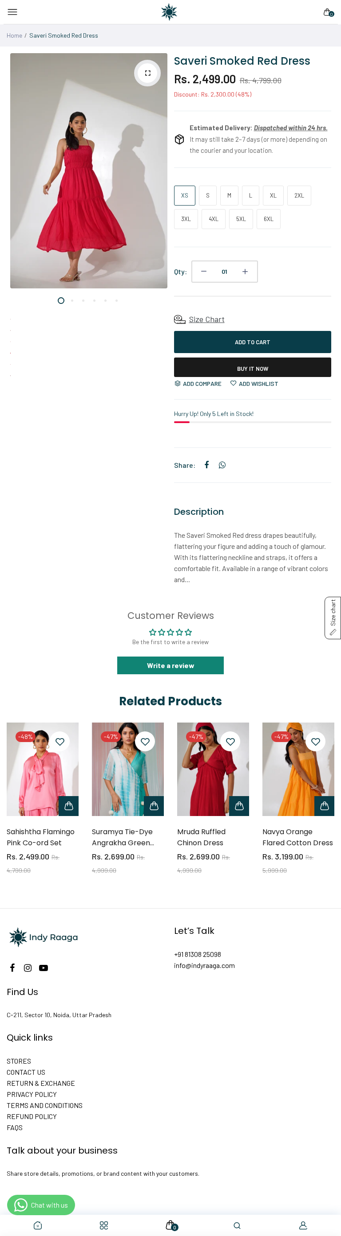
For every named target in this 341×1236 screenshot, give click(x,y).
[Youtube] (43, 967)
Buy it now (252, 368)
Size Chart (207, 319)
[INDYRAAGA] (169, 12)
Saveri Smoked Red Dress (242, 61)
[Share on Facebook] (206, 465)
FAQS (15, 1127)
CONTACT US (26, 1072)
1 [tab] (61, 308)
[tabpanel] (88, 170)
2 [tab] (72, 308)
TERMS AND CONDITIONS (45, 1105)
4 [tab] (94, 308)
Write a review (170, 665)
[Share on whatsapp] (222, 465)
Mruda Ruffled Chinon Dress (201, 837)
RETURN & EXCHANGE (41, 1083)
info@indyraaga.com (204, 965)
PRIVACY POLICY (32, 1094)
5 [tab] (105, 308)
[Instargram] (27, 967)
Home (14, 35)
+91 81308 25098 (197, 954)
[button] (333, 618)
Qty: (180, 271)
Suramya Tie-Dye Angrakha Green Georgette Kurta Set (127, 837)
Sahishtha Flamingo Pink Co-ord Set (41, 837)
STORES (19, 1061)
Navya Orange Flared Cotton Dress (297, 837)
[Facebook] (12, 967)
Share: (184, 465)
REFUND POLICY (32, 1116)
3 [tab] (83, 308)
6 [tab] (116, 308)
